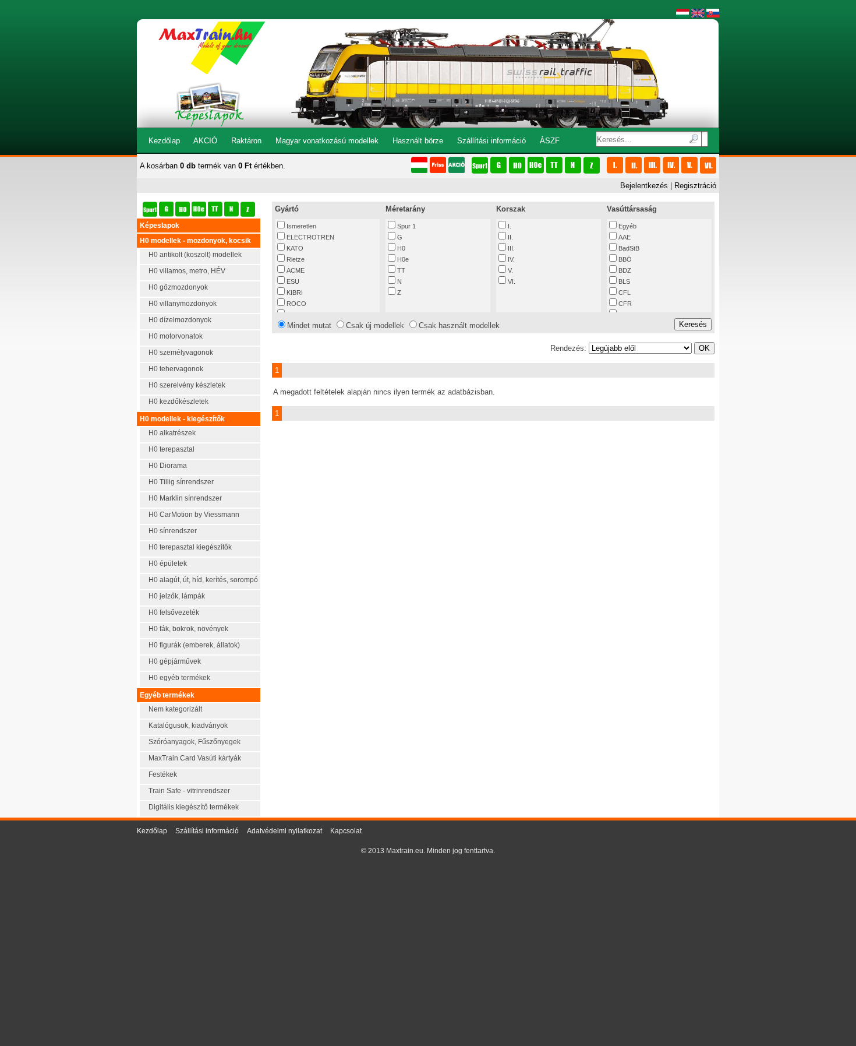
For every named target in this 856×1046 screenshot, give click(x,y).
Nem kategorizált (175, 709)
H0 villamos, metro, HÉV (186, 271)
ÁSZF (550, 140)
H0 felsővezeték (173, 612)
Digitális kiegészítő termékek (193, 807)
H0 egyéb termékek (179, 678)
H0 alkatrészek (172, 433)
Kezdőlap (164, 140)
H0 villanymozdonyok (182, 304)
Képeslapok (159, 225)
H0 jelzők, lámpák (176, 596)
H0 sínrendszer (172, 531)
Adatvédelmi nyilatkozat (284, 831)
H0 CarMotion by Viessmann (193, 514)
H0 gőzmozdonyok (178, 287)
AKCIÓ (205, 140)
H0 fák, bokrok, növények (188, 629)
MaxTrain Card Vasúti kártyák (194, 758)
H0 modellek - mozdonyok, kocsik (195, 241)
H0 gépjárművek (174, 661)
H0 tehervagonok (175, 369)
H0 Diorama (167, 466)
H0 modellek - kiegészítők (182, 419)
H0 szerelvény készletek (186, 385)
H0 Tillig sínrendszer (181, 482)
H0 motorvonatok (175, 336)
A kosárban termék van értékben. (212, 165)
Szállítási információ (491, 140)
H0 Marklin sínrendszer (185, 498)
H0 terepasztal (171, 449)
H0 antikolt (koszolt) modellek (195, 255)
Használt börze (417, 140)
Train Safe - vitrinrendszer (189, 791)
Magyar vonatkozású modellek (327, 140)
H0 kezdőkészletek (178, 401)
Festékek (162, 774)
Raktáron (246, 140)
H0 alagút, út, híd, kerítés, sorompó (203, 580)
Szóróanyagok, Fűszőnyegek (194, 742)
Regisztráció (695, 185)
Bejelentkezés (644, 185)
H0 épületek (167, 563)
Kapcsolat (346, 831)
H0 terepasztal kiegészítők (190, 547)
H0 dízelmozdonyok (179, 320)
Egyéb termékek (167, 695)
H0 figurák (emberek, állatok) (194, 645)
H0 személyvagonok (180, 352)
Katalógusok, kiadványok (188, 725)
